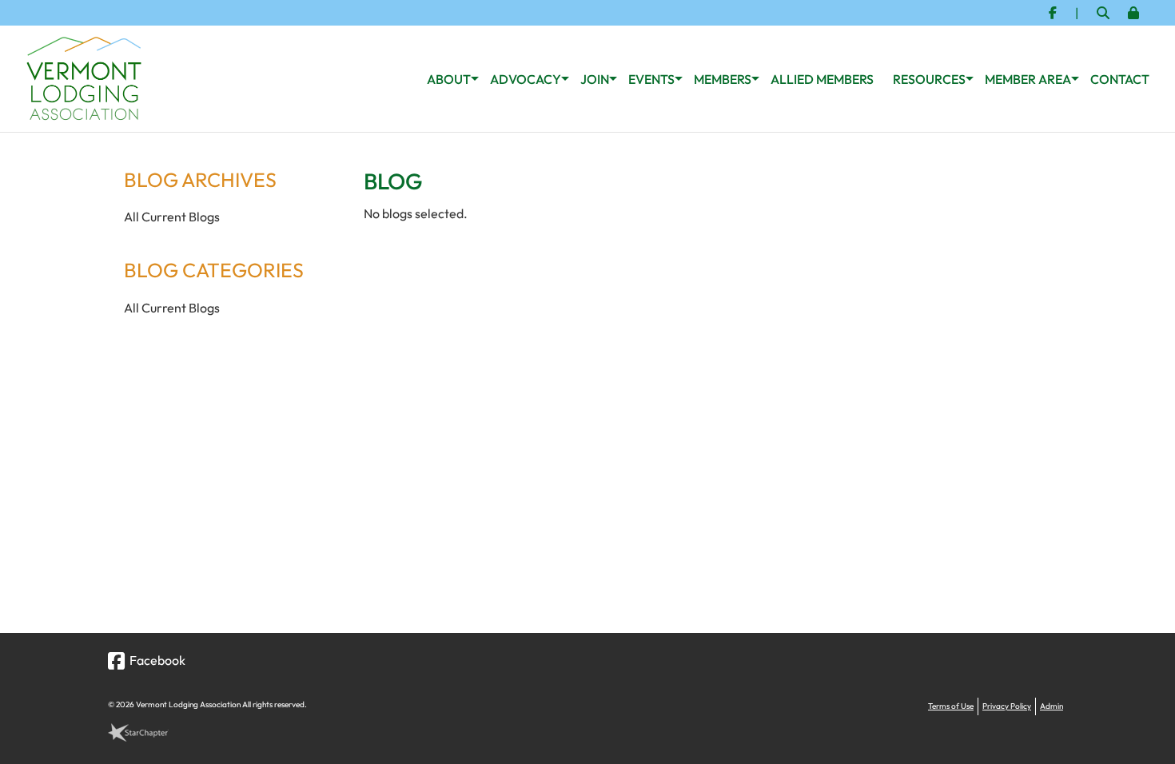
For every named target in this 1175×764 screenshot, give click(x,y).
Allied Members (822, 79)
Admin (1051, 706)
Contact (1119, 79)
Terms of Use (951, 706)
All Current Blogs (172, 217)
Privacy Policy (1006, 706)
